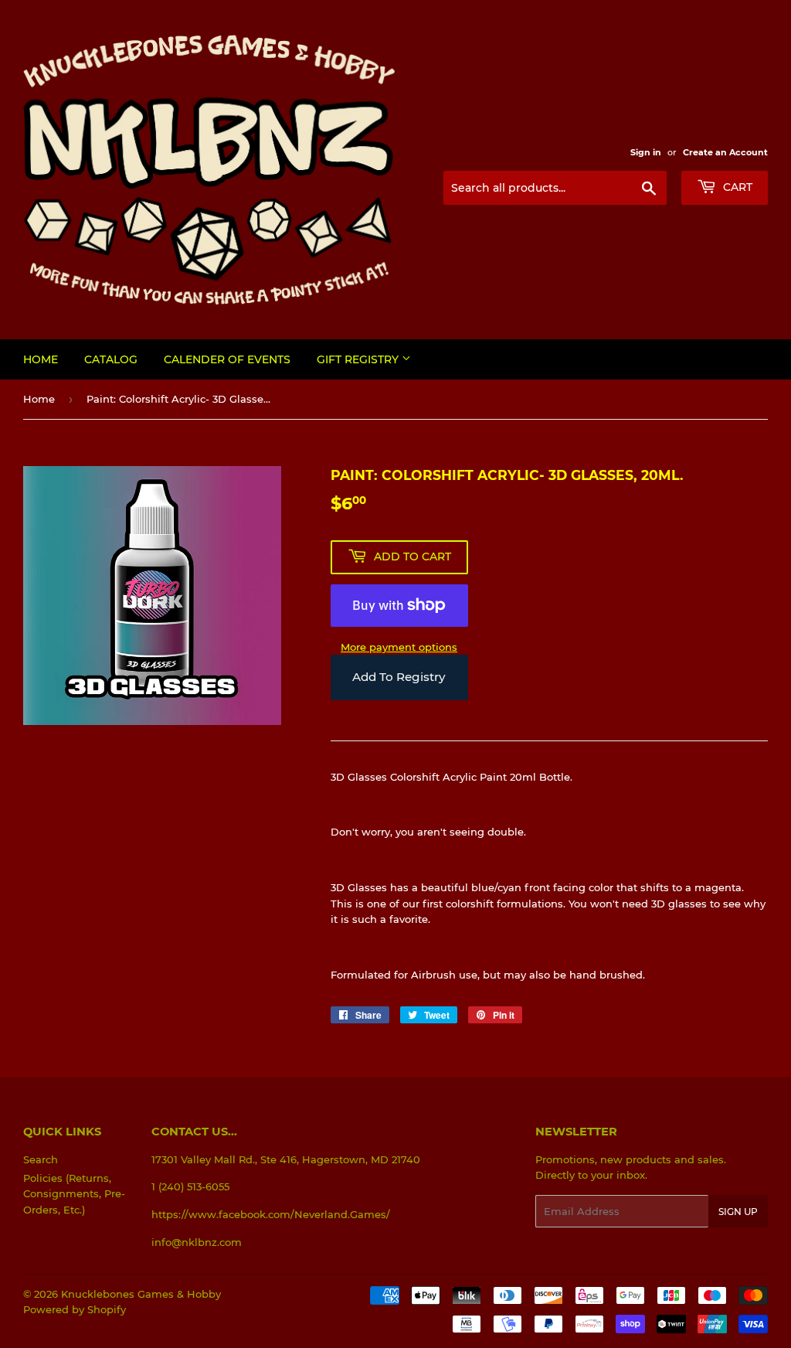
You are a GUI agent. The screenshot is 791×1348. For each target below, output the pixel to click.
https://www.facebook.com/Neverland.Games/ (270, 1214)
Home (40, 359)
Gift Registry (359, 359)
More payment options (399, 647)
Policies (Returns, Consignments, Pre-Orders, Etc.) (74, 1194)
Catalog (110, 359)
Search (40, 1159)
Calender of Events (227, 359)
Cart (736, 187)
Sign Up (738, 1211)
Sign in (645, 152)
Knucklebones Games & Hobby (141, 1294)
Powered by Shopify (74, 1309)
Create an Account (725, 152)
